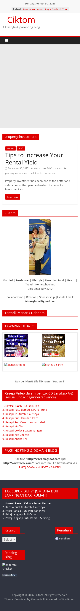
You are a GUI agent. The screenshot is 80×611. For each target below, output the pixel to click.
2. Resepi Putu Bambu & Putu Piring (24, 409)
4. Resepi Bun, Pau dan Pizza (20, 418)
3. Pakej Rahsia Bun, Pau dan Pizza (24, 511)
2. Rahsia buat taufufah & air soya (23, 507)
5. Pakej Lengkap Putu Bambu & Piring (26, 518)
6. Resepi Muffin (12, 426)
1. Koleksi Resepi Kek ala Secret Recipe (26, 503)
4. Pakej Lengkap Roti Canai (19, 514)
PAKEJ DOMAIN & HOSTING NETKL (40, 467)
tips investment (47, 173)
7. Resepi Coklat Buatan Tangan (22, 430)
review (10, 148)
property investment (15, 173)
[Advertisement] (40, 86)
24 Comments (54, 168)
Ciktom (21, 19)
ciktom (38, 168)
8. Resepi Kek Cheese (15, 435)
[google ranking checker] (13, 565)
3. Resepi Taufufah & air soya (20, 414)
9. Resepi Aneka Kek (14, 439)
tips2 (20, 148)
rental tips (33, 173)
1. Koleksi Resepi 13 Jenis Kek (20, 405)
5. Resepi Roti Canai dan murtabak (24, 422)
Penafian (64, 538)
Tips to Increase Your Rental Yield (34, 158)
